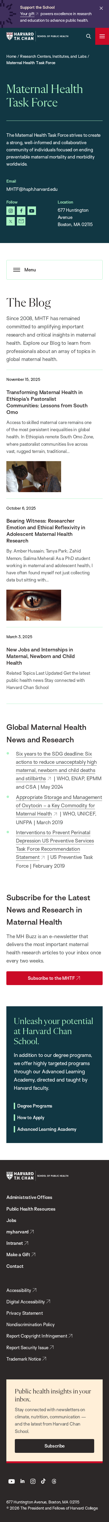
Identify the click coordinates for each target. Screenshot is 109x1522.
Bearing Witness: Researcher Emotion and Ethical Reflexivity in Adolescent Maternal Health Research (45, 530)
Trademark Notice (23, 1359)
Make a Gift (18, 1254)
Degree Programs (34, 1106)
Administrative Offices (29, 1197)
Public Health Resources (31, 1209)
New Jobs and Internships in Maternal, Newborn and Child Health (40, 656)
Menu (30, 269)
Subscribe (54, 1446)
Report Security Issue (27, 1347)
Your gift (27, 13)
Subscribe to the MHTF (51, 978)
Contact (15, 1266)
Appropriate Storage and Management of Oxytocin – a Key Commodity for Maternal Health (59, 805)
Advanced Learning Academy (46, 1129)
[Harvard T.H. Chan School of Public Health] (37, 1176)
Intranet (14, 1243)
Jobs (11, 1220)
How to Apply (30, 1117)
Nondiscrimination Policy (30, 1324)
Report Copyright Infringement (36, 1336)
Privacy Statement (24, 1313)
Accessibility (18, 1290)
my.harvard (17, 1231)
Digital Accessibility (25, 1301)
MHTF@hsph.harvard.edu (32, 189)
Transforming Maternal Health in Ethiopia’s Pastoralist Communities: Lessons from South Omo (46, 402)
